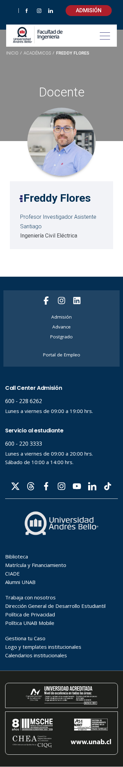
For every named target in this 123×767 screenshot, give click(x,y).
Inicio (12, 53)
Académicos (37, 53)
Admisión (88, 10)
